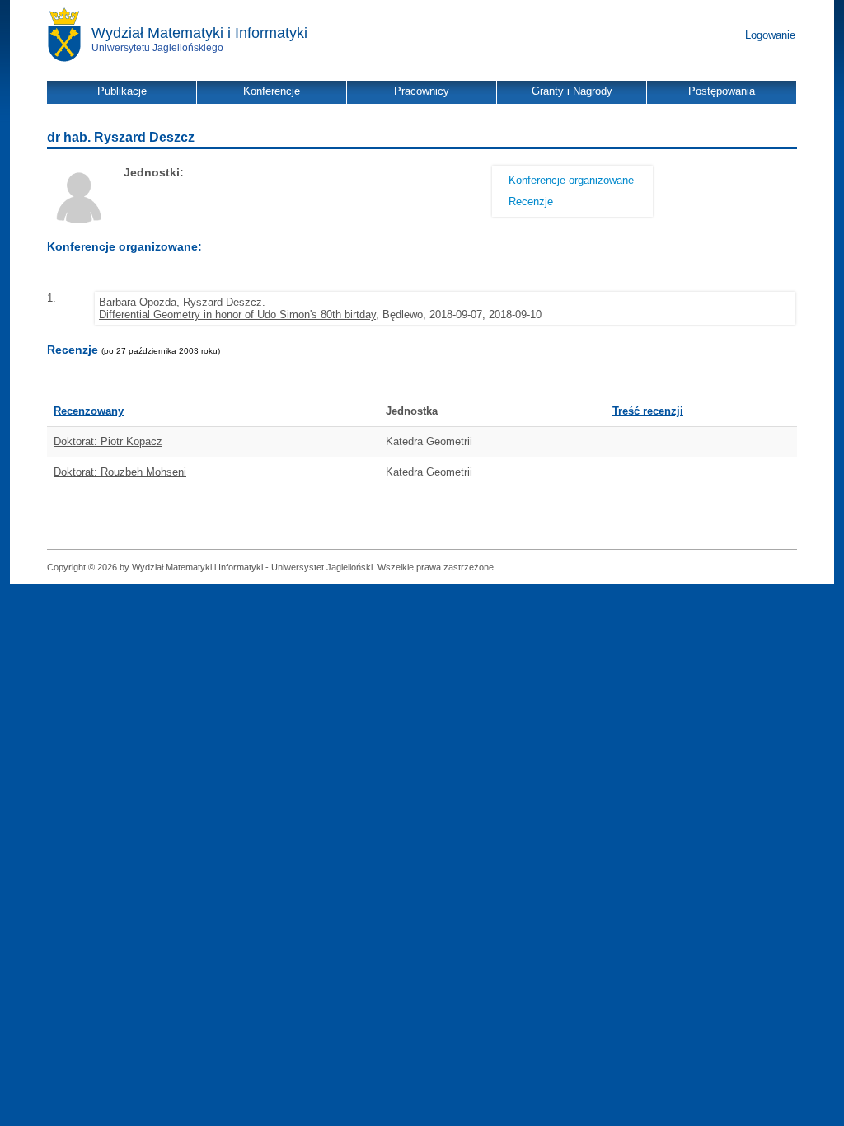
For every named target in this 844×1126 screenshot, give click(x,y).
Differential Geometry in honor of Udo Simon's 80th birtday (237, 314)
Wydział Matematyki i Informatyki (199, 33)
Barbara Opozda (137, 302)
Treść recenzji (647, 411)
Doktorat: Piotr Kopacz (108, 441)
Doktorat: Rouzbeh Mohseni (120, 472)
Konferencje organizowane (571, 180)
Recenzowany (89, 411)
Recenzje (531, 201)
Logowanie (770, 35)
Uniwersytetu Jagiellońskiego (157, 48)
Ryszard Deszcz (222, 302)
